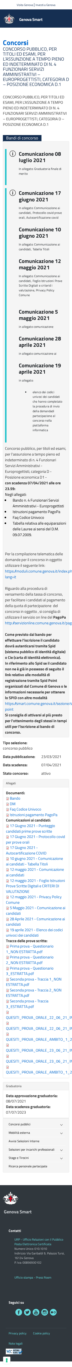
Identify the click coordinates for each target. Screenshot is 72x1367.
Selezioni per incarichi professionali (32, 1149)
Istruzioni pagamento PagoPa (33, 815)
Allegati (12, 783)
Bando (15, 798)
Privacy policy (17, 1333)
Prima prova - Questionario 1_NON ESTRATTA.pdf (30, 949)
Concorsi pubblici (20, 1124)
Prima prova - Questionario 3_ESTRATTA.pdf (30, 971)
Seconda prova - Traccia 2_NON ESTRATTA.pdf (34, 993)
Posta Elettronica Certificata (32, 1244)
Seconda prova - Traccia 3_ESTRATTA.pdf (27, 1003)
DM (13, 804)
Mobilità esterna (19, 1132)
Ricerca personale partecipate (28, 1166)
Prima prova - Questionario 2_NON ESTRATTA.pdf (30, 960)
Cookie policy (41, 1333)
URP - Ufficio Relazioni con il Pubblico (38, 1239)
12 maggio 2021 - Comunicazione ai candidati (35, 872)
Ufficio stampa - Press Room (32, 1277)
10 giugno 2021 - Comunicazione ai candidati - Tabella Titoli (34, 861)
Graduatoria (14, 1086)
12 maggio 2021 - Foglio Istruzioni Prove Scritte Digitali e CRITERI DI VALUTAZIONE (35, 886)
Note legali (16, 1343)
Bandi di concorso (22, 138)
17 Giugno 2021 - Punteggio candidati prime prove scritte (30, 828)
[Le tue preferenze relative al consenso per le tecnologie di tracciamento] (6, 1360)
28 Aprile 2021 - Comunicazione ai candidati (35, 921)
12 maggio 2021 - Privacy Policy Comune (34, 899)
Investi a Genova (45, 5)
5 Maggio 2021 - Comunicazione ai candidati (35, 910)
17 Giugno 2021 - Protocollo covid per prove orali (35, 839)
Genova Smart (30, 19)
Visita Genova (25, 5)
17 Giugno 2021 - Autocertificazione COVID (26, 850)
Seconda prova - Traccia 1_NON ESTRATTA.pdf (34, 982)
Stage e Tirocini (19, 1157)
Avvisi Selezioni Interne (24, 1141)
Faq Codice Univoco (25, 809)
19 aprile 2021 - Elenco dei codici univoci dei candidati (34, 932)
